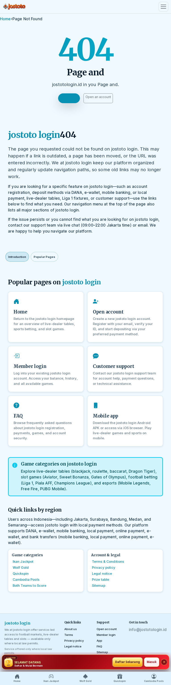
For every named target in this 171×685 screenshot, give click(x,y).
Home (5, 19)
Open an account (98, 97)
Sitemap (98, 586)
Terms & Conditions (108, 562)
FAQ (99, 646)
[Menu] (163, 7)
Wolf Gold (21, 568)
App (99, 640)
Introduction (17, 257)
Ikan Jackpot (23, 562)
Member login (106, 635)
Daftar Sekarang (127, 662)
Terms (68, 635)
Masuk (152, 662)
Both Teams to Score (30, 586)
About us (70, 629)
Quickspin (21, 574)
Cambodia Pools (26, 580)
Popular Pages (44, 257)
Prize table (100, 580)
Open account (107, 629)
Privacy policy (103, 568)
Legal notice (102, 574)
